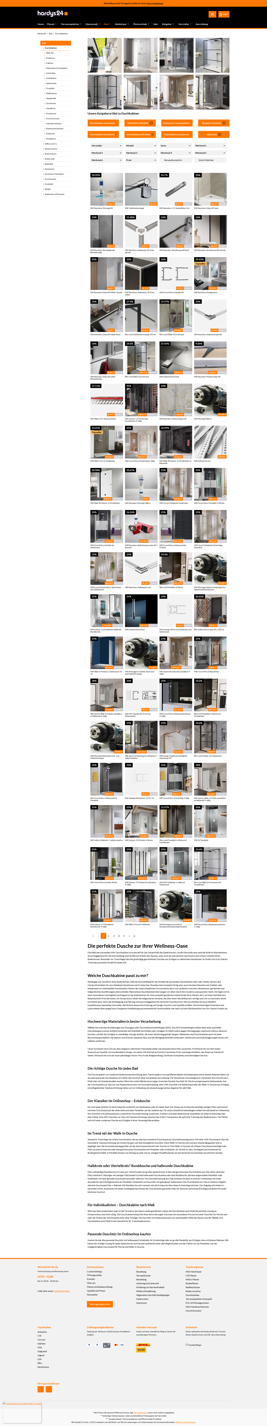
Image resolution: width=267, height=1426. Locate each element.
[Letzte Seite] (134, 936)
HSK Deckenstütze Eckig (169, 377)
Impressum (141, 1302)
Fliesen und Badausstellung (100, 1286)
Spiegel (47, 189)
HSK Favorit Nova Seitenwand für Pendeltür (103, 799)
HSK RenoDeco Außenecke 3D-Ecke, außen (139, 293)
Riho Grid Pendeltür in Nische (171, 587)
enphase (41, 1343)
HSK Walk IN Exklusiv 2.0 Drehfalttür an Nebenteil (175, 462)
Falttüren (49, 63)
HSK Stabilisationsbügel (134, 208)
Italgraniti (42, 1351)
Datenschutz (142, 1299)
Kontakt (91, 1279)
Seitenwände (51, 83)
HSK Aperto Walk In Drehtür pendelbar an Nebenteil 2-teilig (106, 715)
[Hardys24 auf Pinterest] (49, 1389)
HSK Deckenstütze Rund (134, 629)
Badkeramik (50, 159)
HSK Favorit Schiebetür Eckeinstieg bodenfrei (208, 546)
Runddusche (51, 113)
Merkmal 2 (97, 152)
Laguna (41, 1355)
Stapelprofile (51, 98)
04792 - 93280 (45, 1276)
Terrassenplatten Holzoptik (199, 1299)
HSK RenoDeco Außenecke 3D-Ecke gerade (139, 251)
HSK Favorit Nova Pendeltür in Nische (209, 503)
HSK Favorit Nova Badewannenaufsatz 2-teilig (175, 715)
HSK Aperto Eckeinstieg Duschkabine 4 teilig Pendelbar (140, 757)
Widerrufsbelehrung (146, 1291)
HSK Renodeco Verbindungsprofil (173, 419)
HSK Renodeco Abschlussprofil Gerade (209, 250)
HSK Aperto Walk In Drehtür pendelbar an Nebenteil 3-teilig (210, 799)
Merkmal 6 (97, 160)
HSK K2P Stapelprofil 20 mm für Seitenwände (138, 715)
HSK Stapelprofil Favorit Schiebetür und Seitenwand (175, 630)
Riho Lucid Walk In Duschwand (172, 334)
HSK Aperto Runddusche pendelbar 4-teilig (175, 673)
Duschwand (51, 103)
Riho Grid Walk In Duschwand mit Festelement (207, 883)
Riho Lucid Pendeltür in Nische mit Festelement (173, 841)
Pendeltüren (51, 139)
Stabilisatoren (51, 93)
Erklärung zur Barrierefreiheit (150, 1287)
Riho (40, 1363)
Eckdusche (50, 133)
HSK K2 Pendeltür (201, 840)
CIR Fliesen (191, 1275)
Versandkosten (143, 1275)
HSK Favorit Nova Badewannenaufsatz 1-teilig (209, 925)
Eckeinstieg (50, 73)
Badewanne (49, 169)
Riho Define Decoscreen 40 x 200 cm (209, 629)
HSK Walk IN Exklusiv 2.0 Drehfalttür (105, 503)
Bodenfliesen (192, 1283)
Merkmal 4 (166, 152)
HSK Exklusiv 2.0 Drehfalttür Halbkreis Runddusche (105, 630)
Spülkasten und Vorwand (54, 194)
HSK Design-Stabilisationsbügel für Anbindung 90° (173, 757)
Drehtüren (50, 58)
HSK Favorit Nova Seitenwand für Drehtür (173, 546)
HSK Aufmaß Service (202, 461)
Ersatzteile (50, 88)
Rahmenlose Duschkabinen (57, 68)
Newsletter (92, 1294)
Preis (129, 160)
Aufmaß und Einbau (53, 123)
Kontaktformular (61, 1291)
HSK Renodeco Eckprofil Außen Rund (105, 334)
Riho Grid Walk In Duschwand (137, 377)
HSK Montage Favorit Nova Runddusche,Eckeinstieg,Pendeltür (173, 925)
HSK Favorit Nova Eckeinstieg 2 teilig (174, 798)
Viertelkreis (50, 108)
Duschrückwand (52, 118)
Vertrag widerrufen (100, 1304)
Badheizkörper (193, 1287)
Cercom (41, 1339)
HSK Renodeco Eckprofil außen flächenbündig (102, 378)
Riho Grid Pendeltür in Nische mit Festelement (207, 715)
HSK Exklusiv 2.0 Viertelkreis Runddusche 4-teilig (101, 925)
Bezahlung (141, 1271)
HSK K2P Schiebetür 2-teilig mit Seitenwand (172, 883)
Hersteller (97, 145)
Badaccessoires (51, 149)
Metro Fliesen (192, 1279)
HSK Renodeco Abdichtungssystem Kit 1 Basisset (141, 546)
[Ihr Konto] (212, 14)
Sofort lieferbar (206, 160)
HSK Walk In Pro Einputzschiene (103, 419)
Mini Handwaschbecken (197, 1306)
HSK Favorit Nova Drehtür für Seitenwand (102, 546)
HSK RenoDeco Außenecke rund (138, 587)
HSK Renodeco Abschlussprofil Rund (174, 250)
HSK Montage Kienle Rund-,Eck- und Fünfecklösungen (104, 757)
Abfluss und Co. (51, 144)
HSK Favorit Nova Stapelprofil (172, 292)
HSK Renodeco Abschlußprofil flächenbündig (102, 251)
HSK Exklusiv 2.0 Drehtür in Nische (139, 840)
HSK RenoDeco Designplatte (205, 292)
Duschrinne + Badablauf (54, 174)
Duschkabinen (51, 48)
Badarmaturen (50, 154)
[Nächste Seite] (129, 936)
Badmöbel (49, 164)
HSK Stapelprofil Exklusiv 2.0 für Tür (139, 798)
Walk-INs (50, 53)
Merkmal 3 (131, 152)
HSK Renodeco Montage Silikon (137, 503)
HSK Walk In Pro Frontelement (102, 461)
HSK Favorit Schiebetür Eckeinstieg (174, 503)
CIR (39, 1335)
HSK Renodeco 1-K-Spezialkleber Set (174, 208)
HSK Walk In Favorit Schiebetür (137, 924)
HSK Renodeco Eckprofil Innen (206, 208)
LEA (39, 1359)
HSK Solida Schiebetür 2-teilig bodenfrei (106, 840)
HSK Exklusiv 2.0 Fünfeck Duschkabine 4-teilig (140, 883)
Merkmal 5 (200, 152)
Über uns (91, 1283)
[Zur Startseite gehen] (53, 14)
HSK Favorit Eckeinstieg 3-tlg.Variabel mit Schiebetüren (105, 588)
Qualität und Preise (96, 1290)
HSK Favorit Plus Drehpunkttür (206, 672)
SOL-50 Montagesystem (197, 1302)
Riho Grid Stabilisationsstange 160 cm (140, 334)
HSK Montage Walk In (203, 419)
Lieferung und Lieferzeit (147, 1283)
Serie (163, 145)
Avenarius (42, 1331)
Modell (130, 145)
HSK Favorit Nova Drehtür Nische (103, 882)
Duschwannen (50, 179)
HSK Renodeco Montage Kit (101, 208)
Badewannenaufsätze (54, 128)
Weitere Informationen (185, 1422)
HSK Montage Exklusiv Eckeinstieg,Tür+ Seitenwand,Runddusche (210, 588)
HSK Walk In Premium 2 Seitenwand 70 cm (106, 673)
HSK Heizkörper (194, 1271)
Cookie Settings (94, 1271)
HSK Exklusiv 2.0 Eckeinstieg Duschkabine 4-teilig (136, 420)
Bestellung (141, 1279)
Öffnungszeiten (94, 1275)
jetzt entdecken (155, 3)
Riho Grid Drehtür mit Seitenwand (208, 756)
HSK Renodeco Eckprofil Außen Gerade (106, 292)
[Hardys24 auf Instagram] (41, 1389)
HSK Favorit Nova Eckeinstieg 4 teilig (140, 461)
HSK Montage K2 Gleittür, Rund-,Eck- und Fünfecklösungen (140, 673)
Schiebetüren (51, 78)
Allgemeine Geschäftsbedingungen (153, 1295)
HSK (40, 1347)
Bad (44, 43)
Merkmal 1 (200, 145)
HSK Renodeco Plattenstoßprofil (207, 377)
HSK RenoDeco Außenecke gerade (208, 334)
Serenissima (43, 1367)
